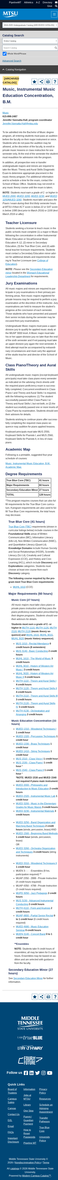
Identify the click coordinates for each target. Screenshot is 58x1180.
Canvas (12, 1108)
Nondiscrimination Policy (28, 1162)
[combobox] (30, 25)
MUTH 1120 (42, 628)
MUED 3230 (37, 196)
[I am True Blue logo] (30, 1037)
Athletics (28, 2)
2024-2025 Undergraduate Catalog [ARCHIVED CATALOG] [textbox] (29, 25)
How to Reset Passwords (29, 1133)
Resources (45, 1099)
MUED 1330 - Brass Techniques (33, 744)
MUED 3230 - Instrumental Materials (35, 811)
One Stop (28, 1111)
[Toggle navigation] (54, 14)
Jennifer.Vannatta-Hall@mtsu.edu (20, 123)
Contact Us (13, 1114)
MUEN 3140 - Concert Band (31, 934)
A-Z (38, 2)
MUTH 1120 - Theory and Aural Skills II (36, 688)
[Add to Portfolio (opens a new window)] (34, 82)
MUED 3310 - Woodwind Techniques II (36, 863)
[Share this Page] (41, 82)
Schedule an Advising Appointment (46, 1108)
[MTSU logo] (30, 1023)
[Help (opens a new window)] (55, 82)
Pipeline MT (29, 1143)
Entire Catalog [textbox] (10, 41)
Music (6, 113)
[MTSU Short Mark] (10, 14)
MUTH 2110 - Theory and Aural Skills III (37, 696)
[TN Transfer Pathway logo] (30, 1047)
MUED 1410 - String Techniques (33, 751)
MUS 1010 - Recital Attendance (32, 643)
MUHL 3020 (17, 638)
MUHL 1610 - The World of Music (33, 658)
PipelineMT (15, 2)
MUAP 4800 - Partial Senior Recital (34, 915)
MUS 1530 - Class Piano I (29, 762)
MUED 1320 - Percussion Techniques (36, 736)
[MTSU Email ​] (55, 2)
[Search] (56, 48)
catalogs (14, 1168)
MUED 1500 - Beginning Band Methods (37, 833)
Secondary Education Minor (28, 978)
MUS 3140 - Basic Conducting (32, 651)
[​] (26, 1073)
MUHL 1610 (19, 587)
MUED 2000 (9, 196)
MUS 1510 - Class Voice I (29, 758)
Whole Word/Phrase (16, 53)
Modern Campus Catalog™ (36, 1175)
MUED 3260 (15, 199)
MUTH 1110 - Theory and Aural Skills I (36, 681)
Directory (47, 2)
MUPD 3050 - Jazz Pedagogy (31, 893)
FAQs (11, 1132)
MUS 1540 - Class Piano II (30, 770)
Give (49, 6)
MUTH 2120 (24, 631)
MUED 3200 (23, 196)
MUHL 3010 (46, 635)
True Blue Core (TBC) (20, 526)
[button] (55, 6)
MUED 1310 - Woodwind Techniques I (36, 729)
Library (27, 1105)
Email (11, 1126)
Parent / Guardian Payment (28, 1120)
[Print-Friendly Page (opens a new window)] (48, 82)
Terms (46, 1162)
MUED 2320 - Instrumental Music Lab (35, 796)
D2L (10, 1120)
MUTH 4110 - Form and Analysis (33, 908)
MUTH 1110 (28, 628)
